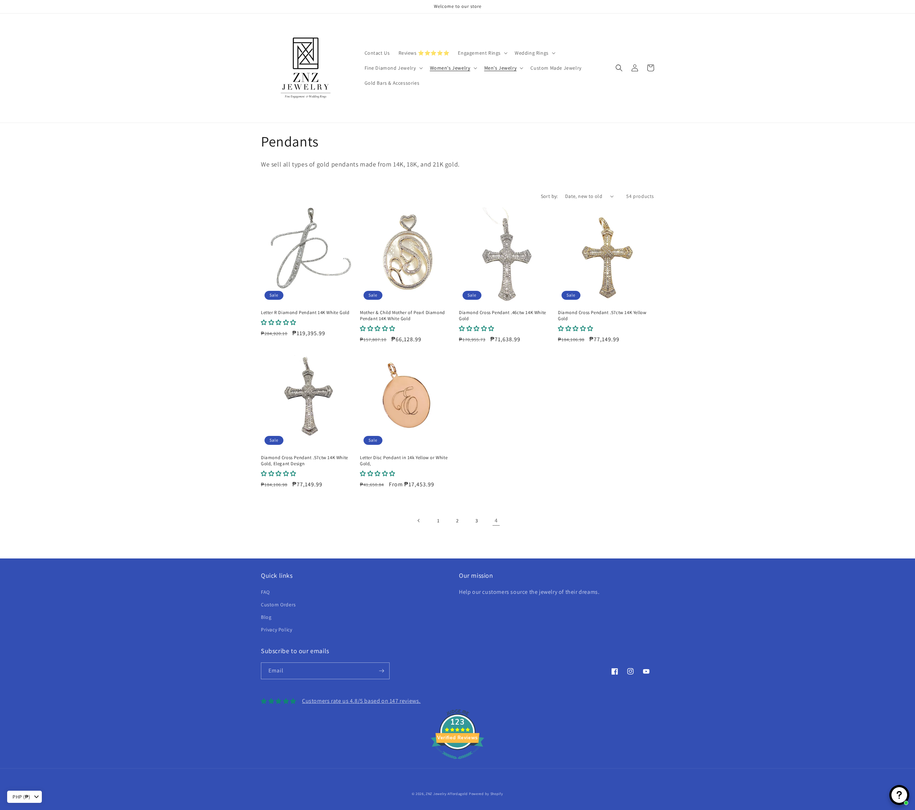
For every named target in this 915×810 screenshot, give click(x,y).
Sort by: (549, 196)
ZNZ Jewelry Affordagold (447, 793)
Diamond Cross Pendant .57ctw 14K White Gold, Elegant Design (304, 461)
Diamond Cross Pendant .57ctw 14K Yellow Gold (602, 316)
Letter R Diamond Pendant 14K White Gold (305, 312)
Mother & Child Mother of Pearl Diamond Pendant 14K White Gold (402, 316)
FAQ (265, 592)
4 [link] (496, 520)
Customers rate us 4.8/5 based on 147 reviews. (361, 701)
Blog (266, 617)
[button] (482, 52)
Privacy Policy (276, 629)
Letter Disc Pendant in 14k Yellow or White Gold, (403, 461)
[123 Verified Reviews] (457, 762)
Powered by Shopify (486, 793)
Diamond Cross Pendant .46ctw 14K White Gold (502, 316)
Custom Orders (278, 604)
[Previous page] (419, 520)
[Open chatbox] (899, 795)
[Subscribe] (381, 670)
